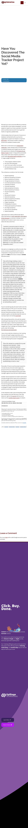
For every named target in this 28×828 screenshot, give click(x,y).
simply (3, 218)
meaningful (17, 216)
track (13, 216)
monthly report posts (13, 398)
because (7, 218)
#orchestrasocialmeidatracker (9, 330)
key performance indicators (15, 156)
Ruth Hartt (4, 140)
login (6, 537)
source (14, 396)
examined (18, 316)
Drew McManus (6, 81)
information (24, 216)
